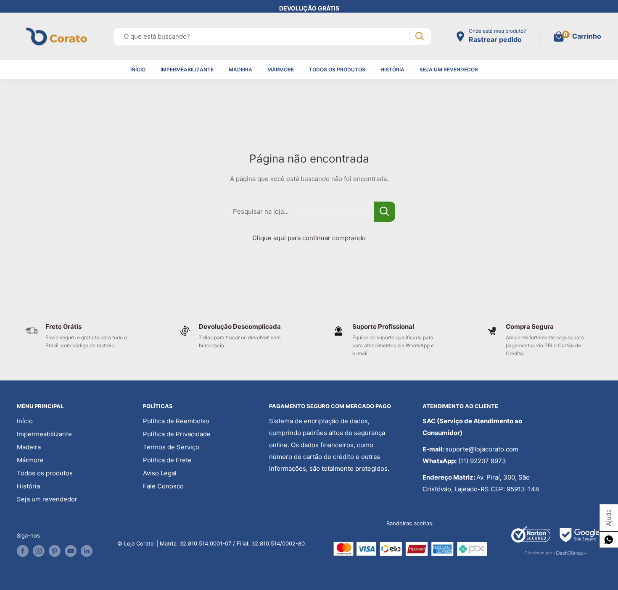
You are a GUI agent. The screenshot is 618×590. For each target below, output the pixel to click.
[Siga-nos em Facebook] (23, 551)
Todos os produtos (337, 69)
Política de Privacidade (177, 434)
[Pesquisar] (419, 36)
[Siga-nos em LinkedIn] (86, 551)
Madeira (240, 69)
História (392, 69)
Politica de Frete (167, 460)
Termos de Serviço (171, 447)
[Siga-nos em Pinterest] (55, 551)
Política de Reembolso (176, 421)
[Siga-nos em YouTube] (71, 551)
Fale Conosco (163, 486)
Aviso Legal (160, 473)
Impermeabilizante (187, 69)
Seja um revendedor (449, 69)
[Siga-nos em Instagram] (39, 551)
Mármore (280, 69)
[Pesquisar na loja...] (384, 212)
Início (137, 69)
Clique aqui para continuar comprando (309, 238)
